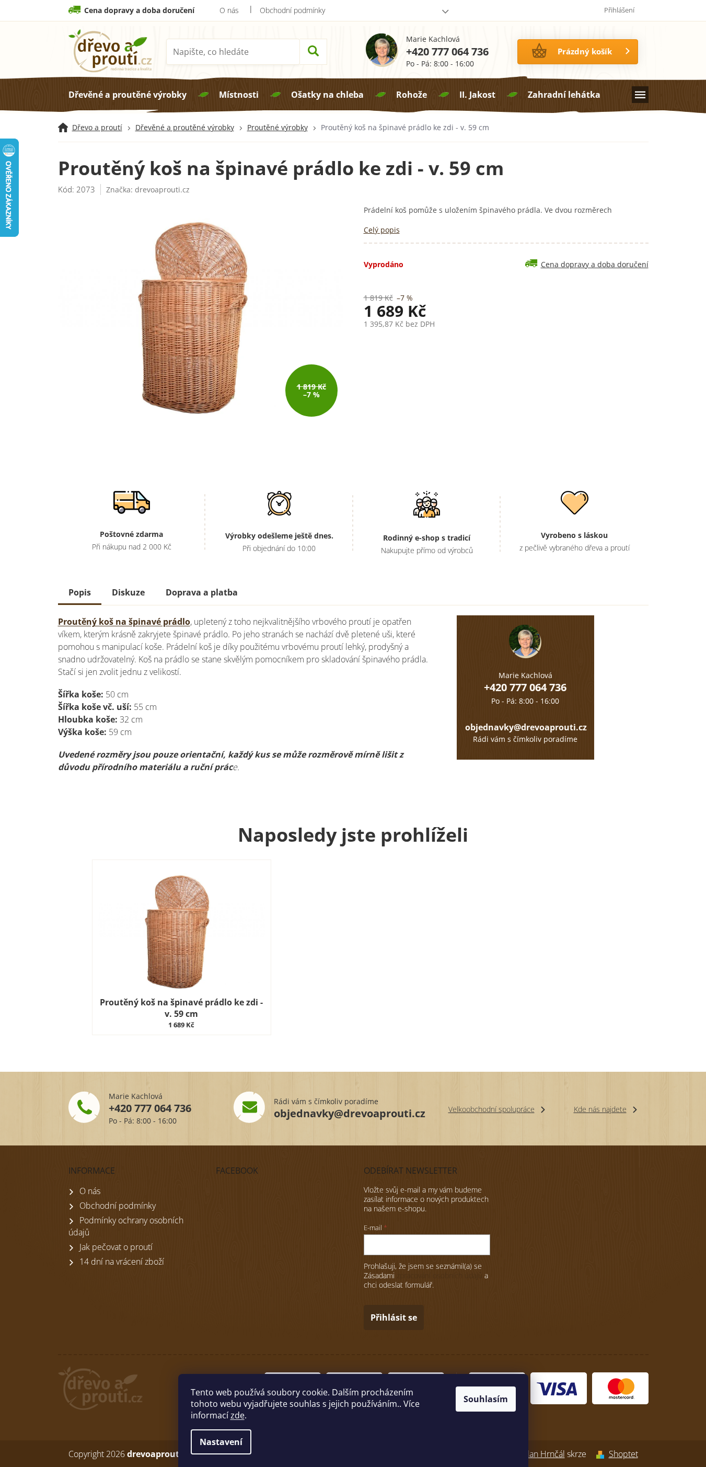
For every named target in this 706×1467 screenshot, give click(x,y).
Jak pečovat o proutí (116, 1247)
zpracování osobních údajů (439, 1275)
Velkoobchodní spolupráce (491, 1109)
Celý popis (382, 230)
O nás (229, 10)
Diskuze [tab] (128, 592)
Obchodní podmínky (292, 10)
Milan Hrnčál (541, 1454)
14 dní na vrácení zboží (121, 1261)
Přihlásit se (394, 1317)
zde (237, 1415)
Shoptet (623, 1454)
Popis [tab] (79, 592)
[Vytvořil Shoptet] (597, 1454)
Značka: (148, 189)
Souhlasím (486, 1399)
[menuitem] (127, 94)
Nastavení (221, 1442)
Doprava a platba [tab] (202, 592)
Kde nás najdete (600, 1109)
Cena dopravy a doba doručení (139, 10)
